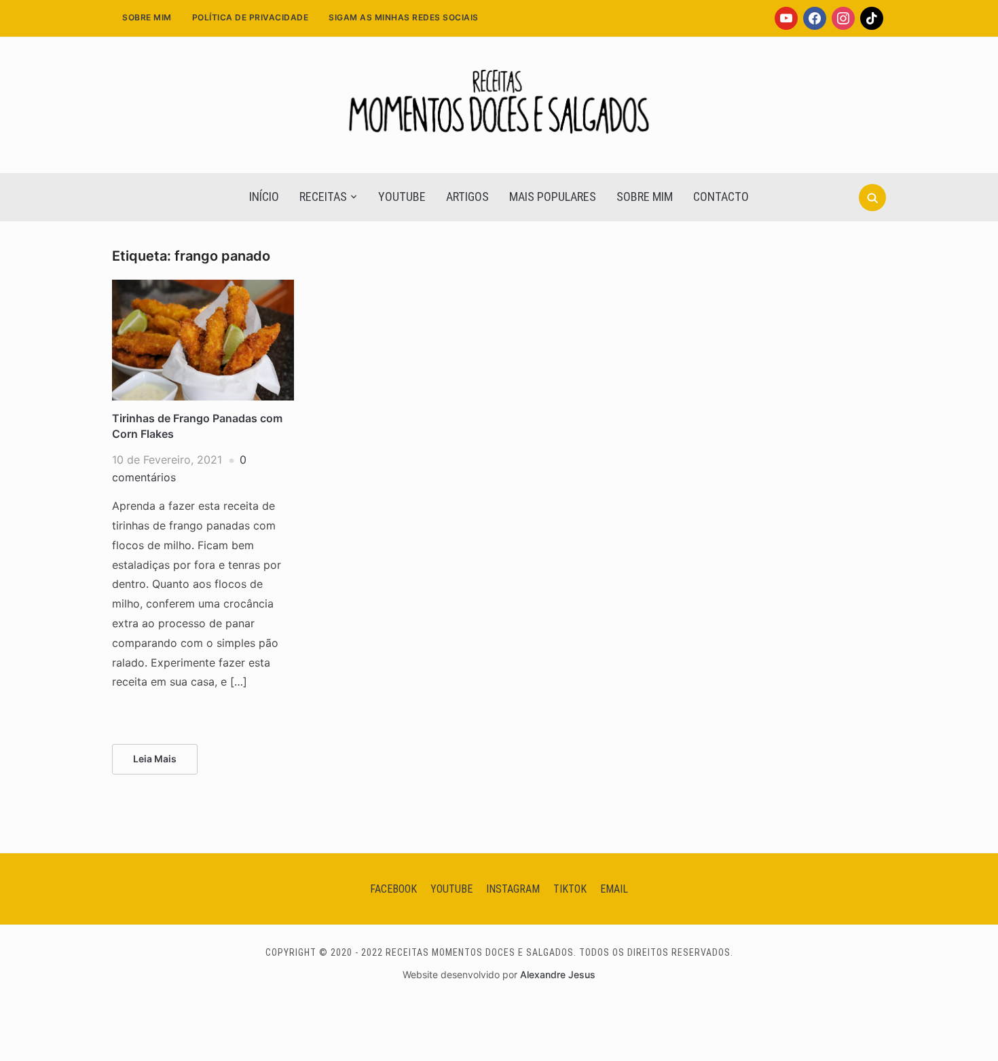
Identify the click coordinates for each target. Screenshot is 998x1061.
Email (614, 888)
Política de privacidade (250, 17)
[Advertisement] (499, 343)
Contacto (721, 196)
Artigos (467, 196)
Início (264, 196)
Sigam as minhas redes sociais (404, 17)
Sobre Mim (147, 17)
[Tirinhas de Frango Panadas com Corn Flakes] (203, 288)
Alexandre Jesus (557, 974)
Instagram (513, 888)
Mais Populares (552, 196)
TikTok (570, 888)
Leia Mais (155, 758)
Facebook (393, 888)
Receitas (323, 196)
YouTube (402, 196)
